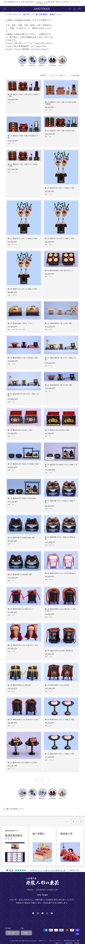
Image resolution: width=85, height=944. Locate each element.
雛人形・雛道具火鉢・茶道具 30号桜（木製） (22, 498)
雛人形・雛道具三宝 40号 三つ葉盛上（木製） (22, 289)
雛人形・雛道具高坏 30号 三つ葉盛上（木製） (60, 754)
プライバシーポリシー (55, 940)
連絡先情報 (69, 943)
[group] (15, 845)
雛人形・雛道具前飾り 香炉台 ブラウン (20, 323)
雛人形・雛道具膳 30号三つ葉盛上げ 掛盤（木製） (60, 538)
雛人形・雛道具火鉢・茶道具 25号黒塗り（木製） (23, 464)
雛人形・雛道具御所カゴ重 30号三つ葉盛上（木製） (23, 395)
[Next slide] (80, 821)
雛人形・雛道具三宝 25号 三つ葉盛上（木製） (60, 188)
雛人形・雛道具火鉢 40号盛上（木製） (57, 430)
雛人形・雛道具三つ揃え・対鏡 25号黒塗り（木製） (23, 136)
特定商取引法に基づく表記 (71, 940)
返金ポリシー (43, 940)
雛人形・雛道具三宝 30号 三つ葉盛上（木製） (22, 238)
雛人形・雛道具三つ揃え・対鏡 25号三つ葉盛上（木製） (23, 95)
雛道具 (52, 14)
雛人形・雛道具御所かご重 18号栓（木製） (58, 323)
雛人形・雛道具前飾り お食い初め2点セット (59, 270)
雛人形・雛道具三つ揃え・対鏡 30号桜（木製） (60, 130)
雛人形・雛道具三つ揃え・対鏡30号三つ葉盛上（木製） (23, 165)
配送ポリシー (59, 943)
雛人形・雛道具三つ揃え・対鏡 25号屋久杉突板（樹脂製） (60, 103)
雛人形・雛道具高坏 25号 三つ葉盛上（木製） (60, 719)
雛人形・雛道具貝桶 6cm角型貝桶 (19, 685)
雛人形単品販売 (42, 14)
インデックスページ (14, 14)
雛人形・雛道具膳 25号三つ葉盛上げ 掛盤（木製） (60, 501)
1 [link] (36, 779)
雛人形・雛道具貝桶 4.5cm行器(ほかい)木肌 (23, 645)
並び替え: (43, 75)
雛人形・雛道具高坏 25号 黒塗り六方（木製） (22, 762)
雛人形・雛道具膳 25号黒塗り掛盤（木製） (21, 537)
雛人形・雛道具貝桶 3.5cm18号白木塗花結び (60, 573)
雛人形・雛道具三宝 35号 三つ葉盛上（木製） (60, 238)
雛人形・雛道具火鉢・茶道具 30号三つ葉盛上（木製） (61, 465)
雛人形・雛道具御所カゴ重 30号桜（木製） (58, 385)
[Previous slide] (73, 821)
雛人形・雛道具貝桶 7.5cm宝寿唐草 (57, 685)
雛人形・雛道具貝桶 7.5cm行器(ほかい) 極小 (23, 719)
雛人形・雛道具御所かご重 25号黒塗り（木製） (23, 357)
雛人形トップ (28, 14)
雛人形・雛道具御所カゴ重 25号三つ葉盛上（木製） (60, 358)
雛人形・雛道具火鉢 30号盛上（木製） (20, 430)
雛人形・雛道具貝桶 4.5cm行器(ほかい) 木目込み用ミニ (60, 610)
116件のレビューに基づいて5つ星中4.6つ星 (48, 870)
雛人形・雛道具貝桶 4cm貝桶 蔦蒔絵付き (59, 650)
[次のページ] (48, 779)
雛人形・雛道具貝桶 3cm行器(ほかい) (21, 609)
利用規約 (76, 943)
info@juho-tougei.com (47, 890)
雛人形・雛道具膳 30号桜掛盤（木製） (20, 574)
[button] (4, 8)
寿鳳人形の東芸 (19, 941)
